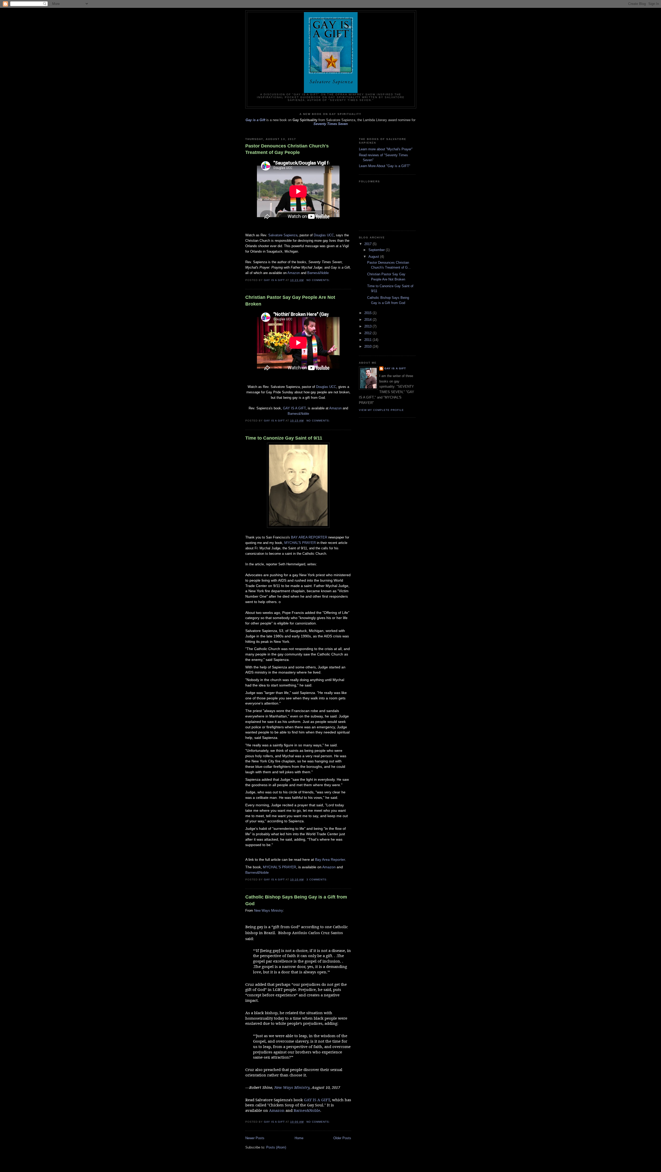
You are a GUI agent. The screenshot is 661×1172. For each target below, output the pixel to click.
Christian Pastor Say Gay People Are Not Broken (290, 300)
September (377, 250)
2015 (368, 313)
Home (299, 1138)
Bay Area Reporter (330, 860)
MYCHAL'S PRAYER (300, 543)
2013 (368, 326)
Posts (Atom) (276, 1147)
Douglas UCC (324, 235)
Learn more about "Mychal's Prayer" (386, 149)
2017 (368, 244)
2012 (368, 333)
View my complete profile (381, 410)
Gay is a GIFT (395, 368)
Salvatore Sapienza (282, 235)
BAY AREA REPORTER (309, 537)
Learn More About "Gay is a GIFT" (384, 166)
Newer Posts (254, 1138)
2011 (368, 340)
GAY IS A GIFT (294, 408)
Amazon (293, 273)
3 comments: (317, 879)
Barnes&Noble (318, 273)
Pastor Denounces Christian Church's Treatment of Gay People (287, 149)
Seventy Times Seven (330, 124)
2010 (368, 346)
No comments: (318, 280)
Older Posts (342, 1138)
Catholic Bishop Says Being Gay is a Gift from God (296, 900)
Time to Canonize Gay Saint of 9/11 (283, 438)
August (374, 257)
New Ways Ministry (268, 910)
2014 (368, 320)
